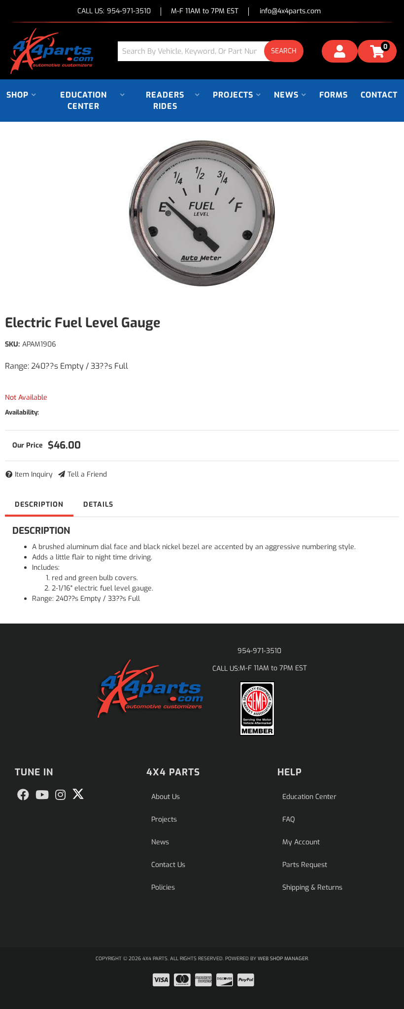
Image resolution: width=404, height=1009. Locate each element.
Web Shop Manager (283, 958)
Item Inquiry (34, 474)
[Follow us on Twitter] (78, 794)
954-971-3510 (259, 651)
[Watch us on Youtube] (42, 795)
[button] (214, 51)
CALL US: (114, 11)
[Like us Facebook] (23, 795)
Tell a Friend (87, 474)
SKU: (12, 344)
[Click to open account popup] (340, 52)
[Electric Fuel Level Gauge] (202, 213)
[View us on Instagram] (60, 795)
